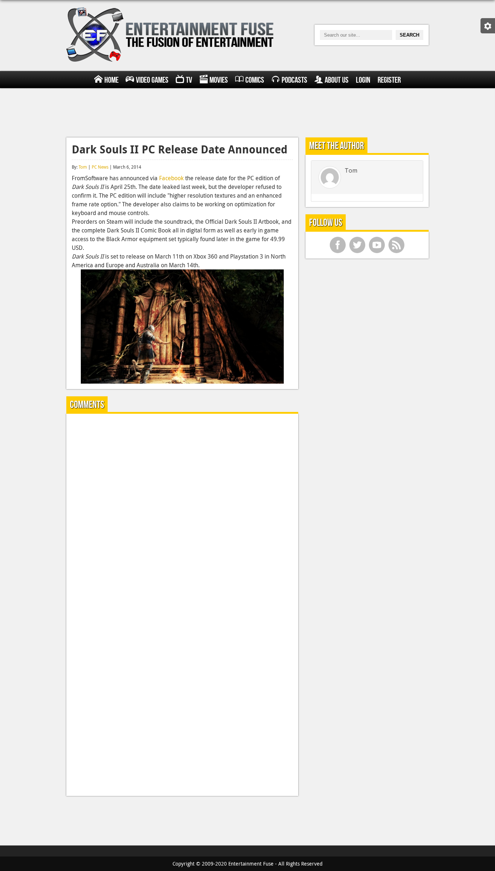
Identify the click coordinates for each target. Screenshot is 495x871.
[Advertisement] (247, 111)
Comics (254, 80)
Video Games (152, 80)
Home (111, 80)
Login (363, 80)
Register (389, 80)
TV (189, 80)
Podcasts (294, 80)
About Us (337, 80)
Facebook (171, 178)
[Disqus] (182, 509)
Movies (218, 80)
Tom (83, 167)
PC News (100, 167)
